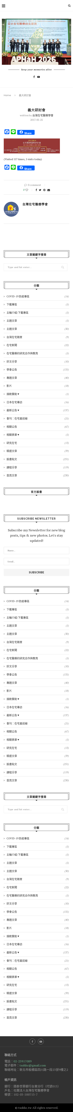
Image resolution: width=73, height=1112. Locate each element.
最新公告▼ (38, 410)
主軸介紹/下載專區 (38, 312)
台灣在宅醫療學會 (42, 115)
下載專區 (38, 304)
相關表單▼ (38, 434)
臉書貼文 (38, 459)
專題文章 (38, 377)
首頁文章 (38, 475)
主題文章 (38, 320)
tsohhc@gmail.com (32, 1065)
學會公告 (38, 369)
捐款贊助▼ (38, 394)
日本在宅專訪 (38, 402)
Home (7, 95)
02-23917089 (22, 1061)
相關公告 (38, 426)
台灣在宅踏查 (38, 337)
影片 (38, 385)
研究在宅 (38, 443)
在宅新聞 (38, 345)
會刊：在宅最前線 (38, 418)
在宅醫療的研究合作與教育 (38, 353)
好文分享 (38, 361)
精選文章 (38, 451)
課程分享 (38, 467)
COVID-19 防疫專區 (38, 296)
